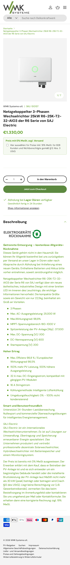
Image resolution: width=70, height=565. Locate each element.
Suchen (22, 545)
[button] (57, 7)
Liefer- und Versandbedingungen (18, 551)
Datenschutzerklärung (49, 548)
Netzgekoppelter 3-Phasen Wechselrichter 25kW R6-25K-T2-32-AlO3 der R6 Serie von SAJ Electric (33, 32)
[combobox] (35, 18)
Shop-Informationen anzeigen (23, 208)
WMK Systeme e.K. (13, 106)
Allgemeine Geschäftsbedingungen (19, 548)
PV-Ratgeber (9, 545)
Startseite (8, 28)
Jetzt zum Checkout (35, 189)
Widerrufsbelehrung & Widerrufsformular (22, 557)
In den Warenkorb (47, 179)
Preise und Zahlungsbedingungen (18, 554)
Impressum (34, 545)
